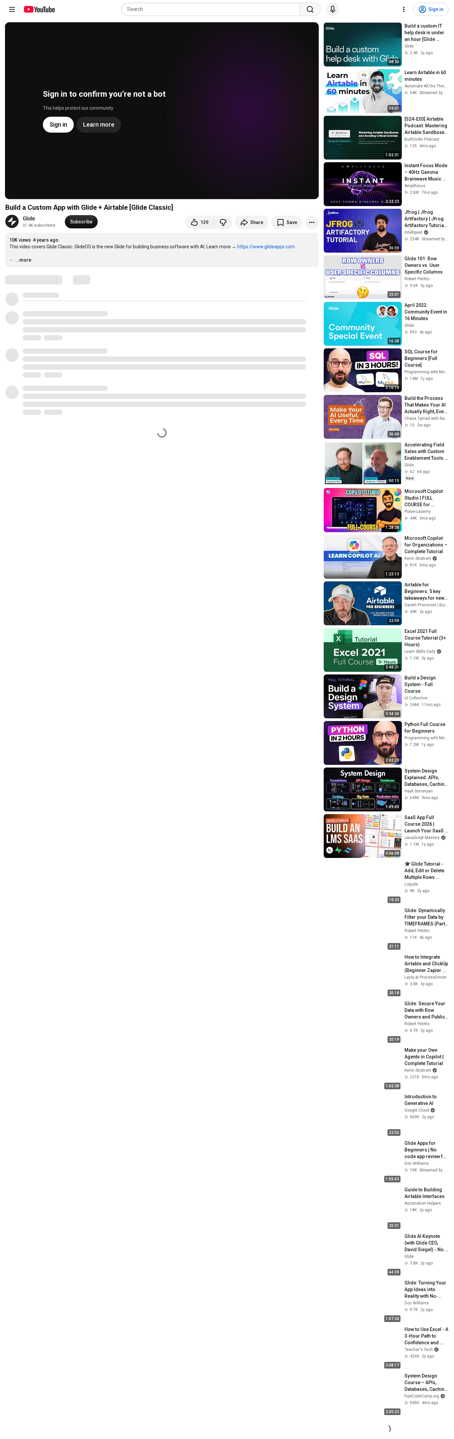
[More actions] (311, 222)
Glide (29, 218)
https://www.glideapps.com (266, 246)
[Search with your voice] (332, 9)
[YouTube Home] (39, 9)
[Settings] (404, 9)
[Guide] (12, 9)
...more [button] (23, 260)
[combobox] (212, 9)
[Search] (310, 9)
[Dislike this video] (223, 222)
